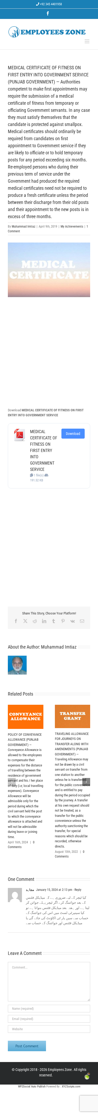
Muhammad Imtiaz (23, 226)
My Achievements (72, 226)
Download (73, 434)
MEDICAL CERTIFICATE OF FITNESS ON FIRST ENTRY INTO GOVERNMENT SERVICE (43, 450)
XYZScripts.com (71, 1086)
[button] (12, 782)
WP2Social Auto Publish (31, 1086)
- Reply (76, 890)
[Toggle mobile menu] (87, 41)
